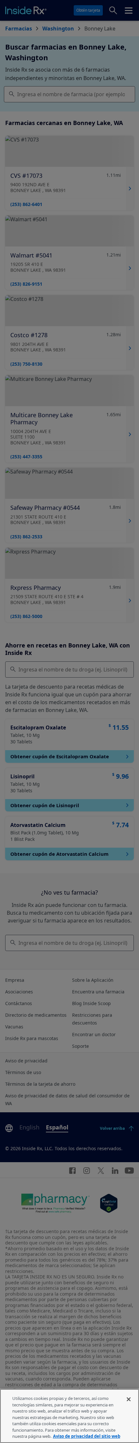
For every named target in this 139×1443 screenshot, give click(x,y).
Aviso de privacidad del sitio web (86, 1436)
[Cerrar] (129, 1399)
